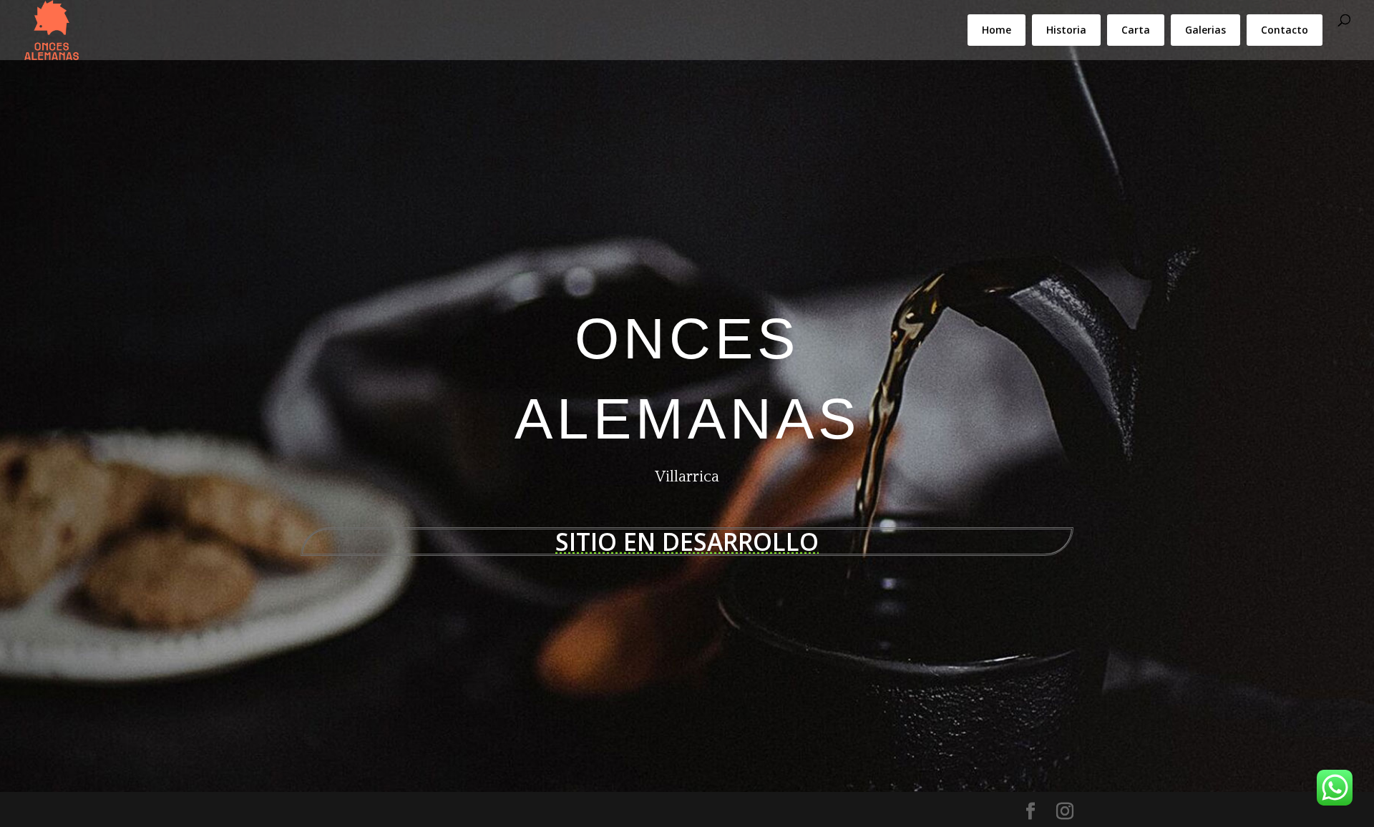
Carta (1135, 29)
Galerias (1205, 29)
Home (996, 29)
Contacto (1284, 29)
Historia (1066, 29)
